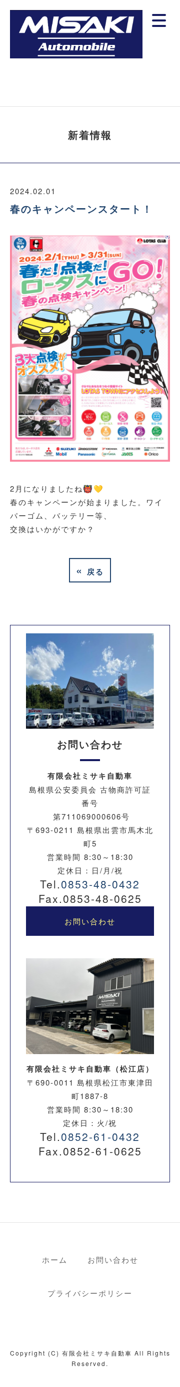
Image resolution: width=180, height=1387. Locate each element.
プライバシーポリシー (90, 1293)
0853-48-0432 (100, 883)
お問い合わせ (90, 921)
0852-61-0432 (100, 1136)
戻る (90, 569)
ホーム (55, 1259)
